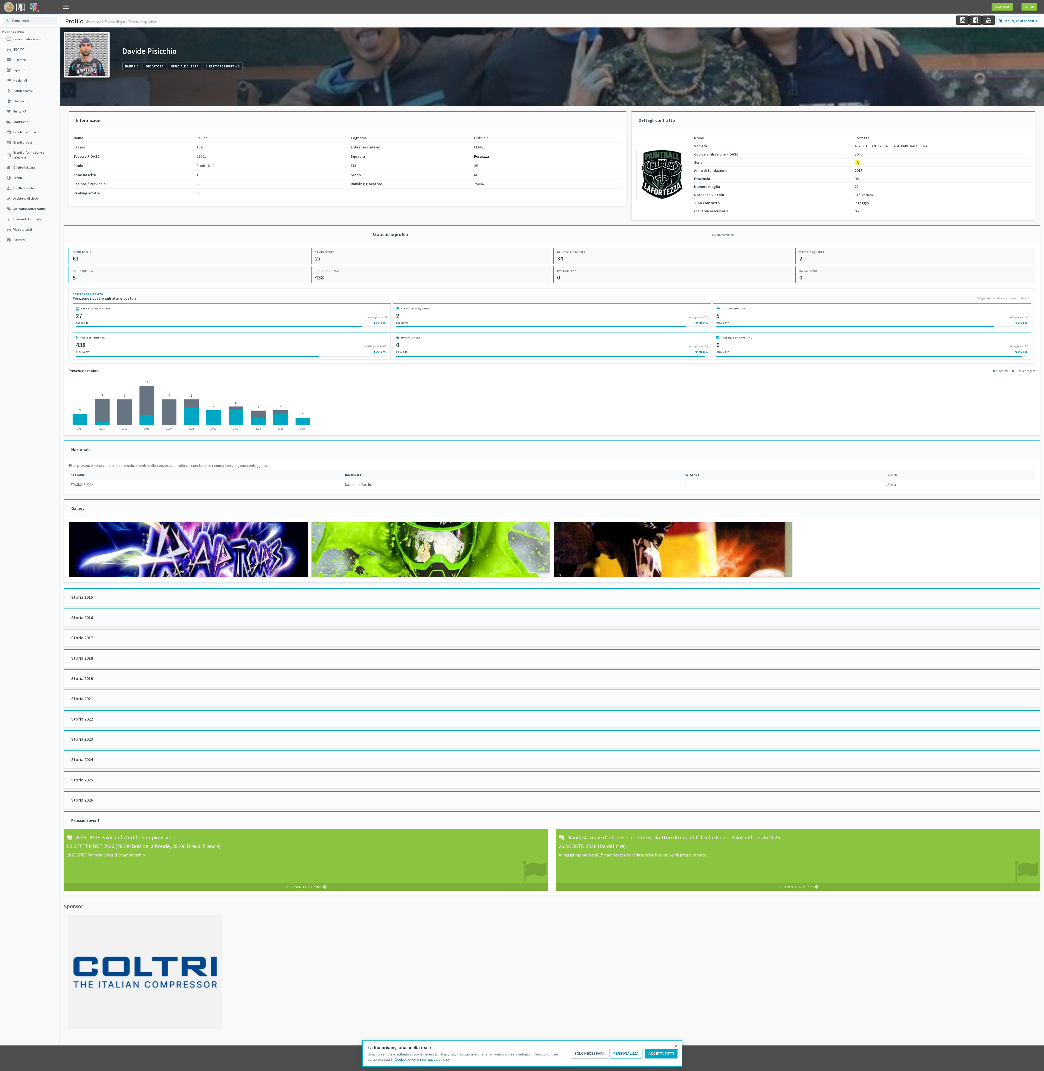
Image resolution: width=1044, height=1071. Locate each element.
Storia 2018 (82, 658)
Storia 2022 (82, 719)
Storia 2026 (82, 800)
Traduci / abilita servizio (1020, 21)
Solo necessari (589, 1054)
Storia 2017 (82, 637)
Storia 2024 (82, 759)
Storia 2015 (82, 597)
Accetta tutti (661, 1054)
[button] (65, 6)
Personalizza (626, 1054)
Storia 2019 (82, 678)
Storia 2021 (82, 698)
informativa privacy (435, 1059)
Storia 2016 (82, 617)
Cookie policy (405, 1059)
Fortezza (481, 156)
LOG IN (1029, 7)
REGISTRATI (1002, 7)
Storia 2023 (82, 739)
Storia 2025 (82, 780)
